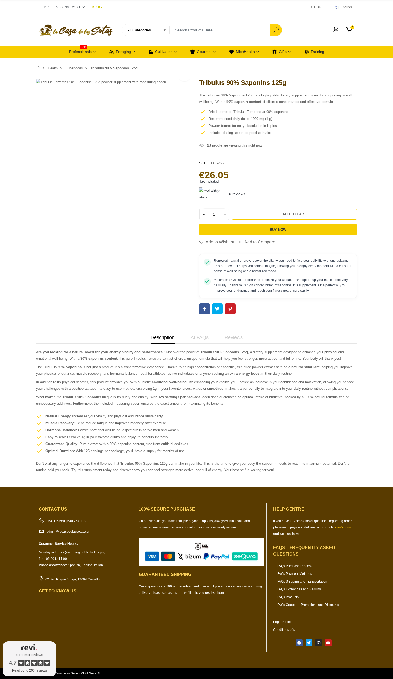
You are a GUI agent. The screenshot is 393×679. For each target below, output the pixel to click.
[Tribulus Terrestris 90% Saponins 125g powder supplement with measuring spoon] (101, 82)
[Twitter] (309, 642)
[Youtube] (328, 642)
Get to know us (57, 591)
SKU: (203, 163)
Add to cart (294, 214)
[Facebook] (299, 642)
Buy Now (278, 230)
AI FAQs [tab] (200, 337)
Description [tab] (163, 337)
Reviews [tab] (234, 337)
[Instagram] (318, 642)
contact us (343, 527)
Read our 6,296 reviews (29, 670)
